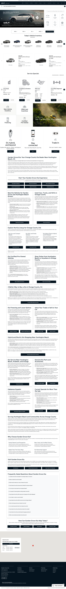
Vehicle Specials (40, 410)
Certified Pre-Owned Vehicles (22, 572)
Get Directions (15, 468)
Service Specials (52, 410)
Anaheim (24, 427)
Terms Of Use (12, 587)
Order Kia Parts (52, 383)
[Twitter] (6, 578)
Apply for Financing (13, 331)
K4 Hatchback (19, 241)
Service (30, 568)
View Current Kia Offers (46, 281)
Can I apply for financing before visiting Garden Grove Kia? (19, 491)
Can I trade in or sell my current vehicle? (16, 497)
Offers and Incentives (24, 110)
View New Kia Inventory (19, 222)
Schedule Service (31, 569)
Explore (10, 151)
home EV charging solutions (19, 348)
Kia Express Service (19, 378)
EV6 (45, 240)
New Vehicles (20, 569)
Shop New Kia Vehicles (16, 183)
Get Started (55, 151)
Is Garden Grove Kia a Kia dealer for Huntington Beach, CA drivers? (20, 476)
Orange (28, 427)
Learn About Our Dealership (50, 468)
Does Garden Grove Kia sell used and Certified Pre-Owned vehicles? (20, 485)
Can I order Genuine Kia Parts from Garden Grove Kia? (18, 506)
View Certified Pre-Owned (50, 183)
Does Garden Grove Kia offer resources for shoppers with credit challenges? (22, 494)
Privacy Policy (8, 587)
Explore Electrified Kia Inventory (50, 247)
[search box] (55, 11)
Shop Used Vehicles (46, 222)
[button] (33, 546)
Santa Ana (33, 427)
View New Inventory (13, 526)
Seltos (31, 239)
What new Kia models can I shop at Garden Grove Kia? (18, 482)
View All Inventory (32, 37)
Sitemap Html (18, 587)
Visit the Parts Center (40, 383)
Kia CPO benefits (20, 275)
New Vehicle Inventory (8, 110)
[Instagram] (4, 578)
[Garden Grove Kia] (5, 3)
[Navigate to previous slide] (0, 18)
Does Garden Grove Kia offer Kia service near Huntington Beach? (20, 500)
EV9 (53, 240)
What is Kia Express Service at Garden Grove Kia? (17, 503)
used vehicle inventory (38, 210)
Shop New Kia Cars (16, 247)
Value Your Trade (40, 331)
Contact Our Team (52, 526)
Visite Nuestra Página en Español (19, 411)
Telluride (27, 240)
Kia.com (54, 572)
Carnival (32, 240)
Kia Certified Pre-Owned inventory (17, 274)
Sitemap (15, 587)
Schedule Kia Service (19, 384)
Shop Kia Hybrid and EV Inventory (33, 354)
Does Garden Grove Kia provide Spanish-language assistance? (20, 512)
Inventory (20, 568)
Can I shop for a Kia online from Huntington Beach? (18, 488)
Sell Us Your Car (52, 331)
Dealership (55, 568)
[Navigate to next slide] (43, 18)
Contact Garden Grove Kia (33, 468)
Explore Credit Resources (25, 331)
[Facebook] (2, 578)
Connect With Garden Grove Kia (33, 302)
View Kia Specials (26, 526)
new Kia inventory (14, 214)
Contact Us (5, 570)
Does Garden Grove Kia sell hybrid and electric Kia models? (19, 509)
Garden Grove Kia (3, 587)
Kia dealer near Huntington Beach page (24, 423)
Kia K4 (12, 241)
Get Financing (8, 122)
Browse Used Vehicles (33, 183)
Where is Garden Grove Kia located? (15, 479)
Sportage (34, 239)
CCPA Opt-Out (25, 587)
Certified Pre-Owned (24, 122)
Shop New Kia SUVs (33, 247)
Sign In (33, 151)
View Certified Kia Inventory (19, 281)
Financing (43, 568)
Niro (52, 238)
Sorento (37, 239)
